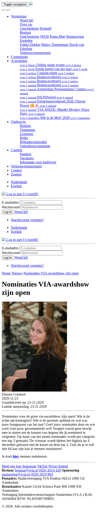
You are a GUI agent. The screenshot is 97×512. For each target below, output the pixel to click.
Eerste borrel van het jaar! (54, 69)
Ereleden (26, 40)
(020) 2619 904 (42, 474)
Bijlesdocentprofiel (33, 142)
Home (6, 273)
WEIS (44, 36)
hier (16, 456)
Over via (26, 24)
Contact (16, 170)
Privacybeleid (58, 466)
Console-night (47, 73)
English (16, 186)
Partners (25, 154)
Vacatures (27, 158)
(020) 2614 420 (50, 470)
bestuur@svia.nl (26, 470)
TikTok (42, 466)
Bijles (24, 138)
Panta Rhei (57, 36)
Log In (8, 212)
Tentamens (27, 130)
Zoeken (16, 174)
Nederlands (19, 182)
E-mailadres (10, 202)
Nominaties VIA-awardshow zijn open (51, 273)
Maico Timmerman (54, 45)
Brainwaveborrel (49, 77)
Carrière (16, 150)
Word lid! (26, 20)
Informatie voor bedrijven (38, 162)
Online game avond (50, 65)
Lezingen (26, 134)
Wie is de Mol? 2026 (55, 118)
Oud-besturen (29, 36)
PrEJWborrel (46, 97)
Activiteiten (19, 61)
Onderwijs (18, 122)
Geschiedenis (29, 28)
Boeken (25, 126)
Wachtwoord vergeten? (27, 220)
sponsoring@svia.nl (16, 474)
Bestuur (25, 32)
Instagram (29, 466)
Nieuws (17, 273)
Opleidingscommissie (35, 146)
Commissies (19, 57)
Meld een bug (11, 466)
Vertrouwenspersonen (35, 53)
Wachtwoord (11, 207)
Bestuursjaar (75, 36)
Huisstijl (45, 28)
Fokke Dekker (30, 45)
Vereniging (18, 16)
